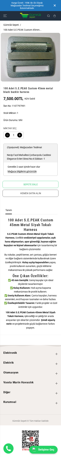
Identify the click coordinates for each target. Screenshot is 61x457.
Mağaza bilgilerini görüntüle (22, 171)
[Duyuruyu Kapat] (55, 5)
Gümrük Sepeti (11, 24)
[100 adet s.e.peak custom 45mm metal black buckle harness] (30, 57)
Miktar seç (10, 128)
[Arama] (48, 16)
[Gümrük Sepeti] (30, 16)
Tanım (8, 210)
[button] (5, 16)
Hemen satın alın (30, 193)
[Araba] (55, 16)
